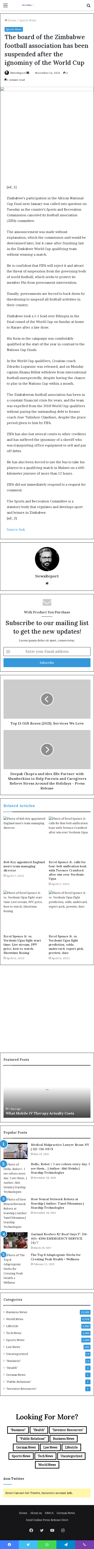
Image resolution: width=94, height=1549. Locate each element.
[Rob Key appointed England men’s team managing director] (24, 837)
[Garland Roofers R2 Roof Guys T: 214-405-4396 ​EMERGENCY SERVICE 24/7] (15, 1240)
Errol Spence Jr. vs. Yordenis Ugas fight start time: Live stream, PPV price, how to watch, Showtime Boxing (22, 944)
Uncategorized (17, 1354)
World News (14, 1319)
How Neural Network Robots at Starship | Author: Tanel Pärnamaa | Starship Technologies (57, 1203)
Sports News (27, 20)
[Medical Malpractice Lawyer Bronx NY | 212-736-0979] (15, 1151)
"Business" (13, 1361)
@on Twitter (13, 1479)
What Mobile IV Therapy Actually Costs (40, 1113)
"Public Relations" (18, 1381)
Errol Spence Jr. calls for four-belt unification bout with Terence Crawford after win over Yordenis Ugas (68, 870)
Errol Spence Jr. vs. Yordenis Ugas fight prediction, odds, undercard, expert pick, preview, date (66, 944)
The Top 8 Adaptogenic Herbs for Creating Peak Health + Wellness (56, 1257)
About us (36, 1513)
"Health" (12, 1367)
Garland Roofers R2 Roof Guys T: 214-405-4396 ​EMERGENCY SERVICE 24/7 (59, 1238)
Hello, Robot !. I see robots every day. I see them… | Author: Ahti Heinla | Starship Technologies (60, 1168)
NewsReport (18, 72)
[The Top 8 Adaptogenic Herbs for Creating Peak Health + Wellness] (15, 1269)
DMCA (49, 1513)
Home (11, 20)
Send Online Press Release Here (47, 1520)
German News (16, 1374)
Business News (16, 1312)
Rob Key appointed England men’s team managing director (24, 866)
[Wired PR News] (28, 5)
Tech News (13, 1333)
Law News (13, 1347)
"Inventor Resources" (21, 1388)
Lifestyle (12, 1326)
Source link (16, 529)
